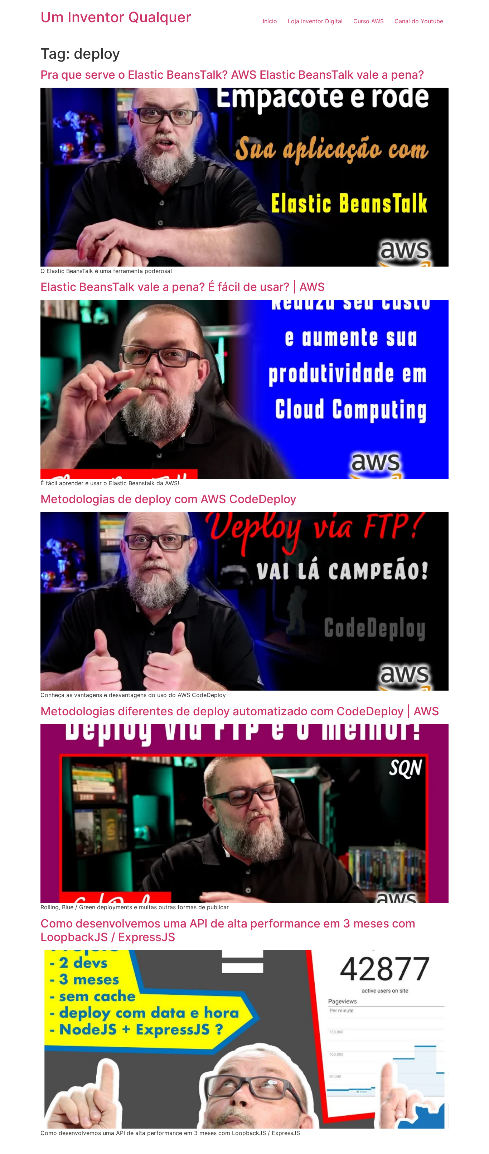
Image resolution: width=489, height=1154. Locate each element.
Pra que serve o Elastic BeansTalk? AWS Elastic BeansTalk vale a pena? (232, 75)
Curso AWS (368, 21)
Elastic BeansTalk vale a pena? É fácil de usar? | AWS (182, 287)
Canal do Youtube (418, 21)
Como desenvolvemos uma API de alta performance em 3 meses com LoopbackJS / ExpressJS (227, 930)
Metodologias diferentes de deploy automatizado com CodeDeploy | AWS (239, 711)
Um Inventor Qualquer (115, 17)
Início (270, 21)
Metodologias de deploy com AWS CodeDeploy (168, 499)
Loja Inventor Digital (315, 21)
